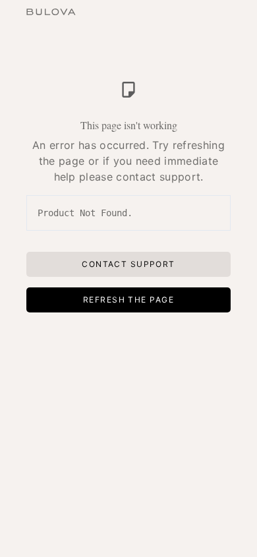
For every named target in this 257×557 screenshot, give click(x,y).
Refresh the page (128, 300)
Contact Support (128, 264)
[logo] (51, 10)
